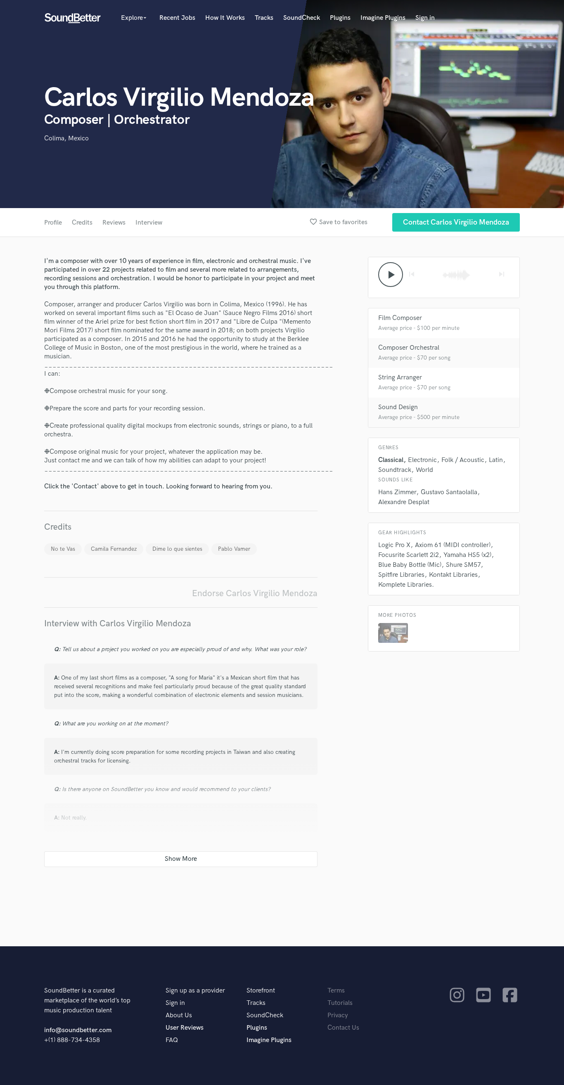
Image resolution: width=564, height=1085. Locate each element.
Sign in (425, 18)
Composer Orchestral (408, 348)
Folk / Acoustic (462, 460)
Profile (53, 223)
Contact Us (343, 1028)
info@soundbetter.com (77, 1030)
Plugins (340, 18)
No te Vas (63, 548)
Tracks (264, 18)
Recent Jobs (177, 18)
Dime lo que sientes (177, 548)
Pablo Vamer (234, 548)
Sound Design (398, 407)
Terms (336, 991)
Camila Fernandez (114, 548)
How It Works (225, 18)
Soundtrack (394, 470)
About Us (179, 1015)
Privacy (337, 1015)
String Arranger (400, 377)
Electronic (422, 460)
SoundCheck (301, 18)
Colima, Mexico (66, 138)
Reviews (114, 223)
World (424, 470)
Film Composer (400, 318)
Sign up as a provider (195, 991)
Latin (496, 460)
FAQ (172, 1040)
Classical (390, 460)
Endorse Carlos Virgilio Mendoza (255, 593)
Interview (148, 223)
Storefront (260, 991)
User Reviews (185, 1028)
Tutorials (340, 1003)
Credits (82, 223)
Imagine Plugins (382, 18)
